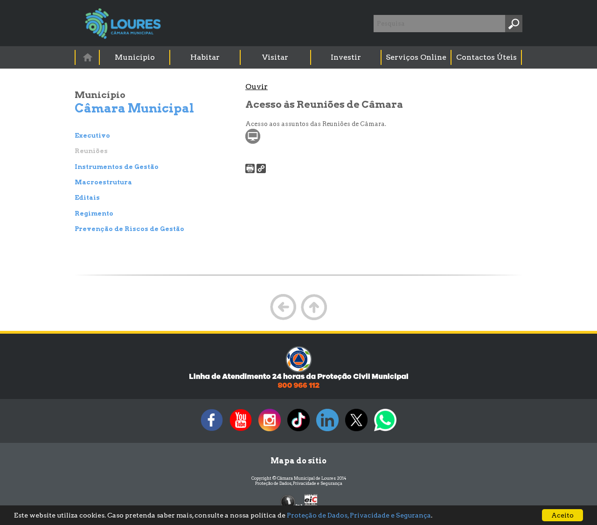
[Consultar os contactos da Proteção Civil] (298, 387)
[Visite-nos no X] (356, 431)
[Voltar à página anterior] (283, 319)
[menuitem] (88, 57)
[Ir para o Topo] (313, 319)
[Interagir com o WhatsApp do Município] (385, 431)
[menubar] (299, 57)
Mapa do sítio (298, 460)
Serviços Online (416, 57)
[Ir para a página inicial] (87, 57)
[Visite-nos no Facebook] (211, 431)
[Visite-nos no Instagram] (269, 431)
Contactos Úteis (486, 57)
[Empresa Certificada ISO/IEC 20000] (311, 501)
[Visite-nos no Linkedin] (327, 431)
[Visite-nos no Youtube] (240, 431)
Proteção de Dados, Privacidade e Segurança (298, 483)
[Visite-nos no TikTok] (298, 431)
